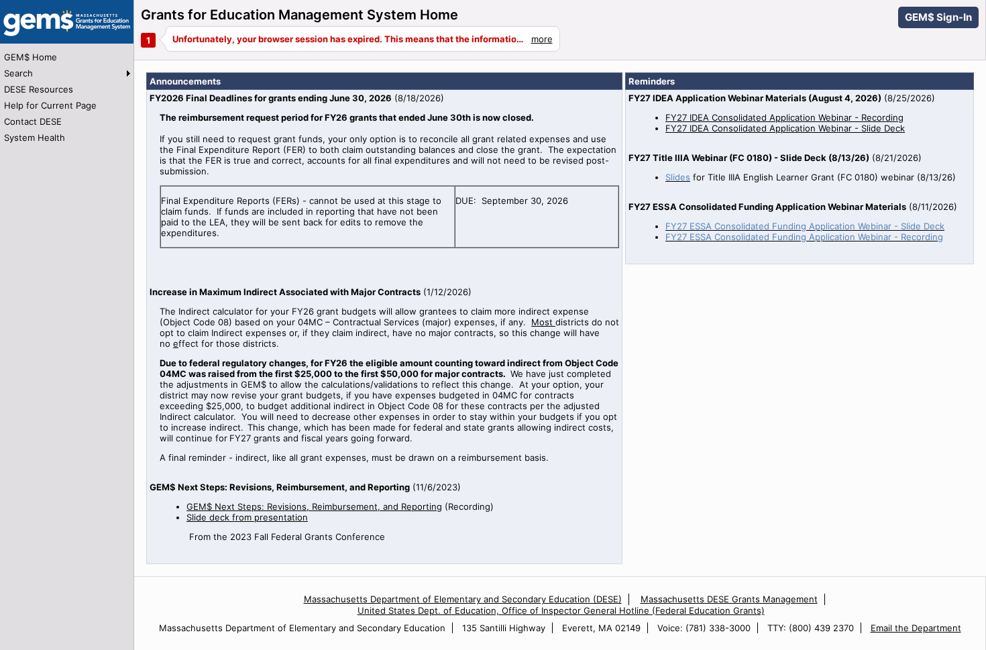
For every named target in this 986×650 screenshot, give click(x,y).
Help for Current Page (50, 105)
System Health (34, 137)
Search (18, 73)
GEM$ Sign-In (938, 17)
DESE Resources (38, 89)
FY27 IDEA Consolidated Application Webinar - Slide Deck (785, 128)
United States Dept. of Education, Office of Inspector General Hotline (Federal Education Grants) (561, 610)
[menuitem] (66, 57)
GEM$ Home (30, 57)
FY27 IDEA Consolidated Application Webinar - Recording (784, 117)
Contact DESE (33, 121)
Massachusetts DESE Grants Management (729, 599)
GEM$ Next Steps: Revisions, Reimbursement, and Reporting (314, 506)
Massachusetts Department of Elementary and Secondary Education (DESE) (463, 599)
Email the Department (916, 627)
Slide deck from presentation (247, 517)
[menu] (66, 97)
